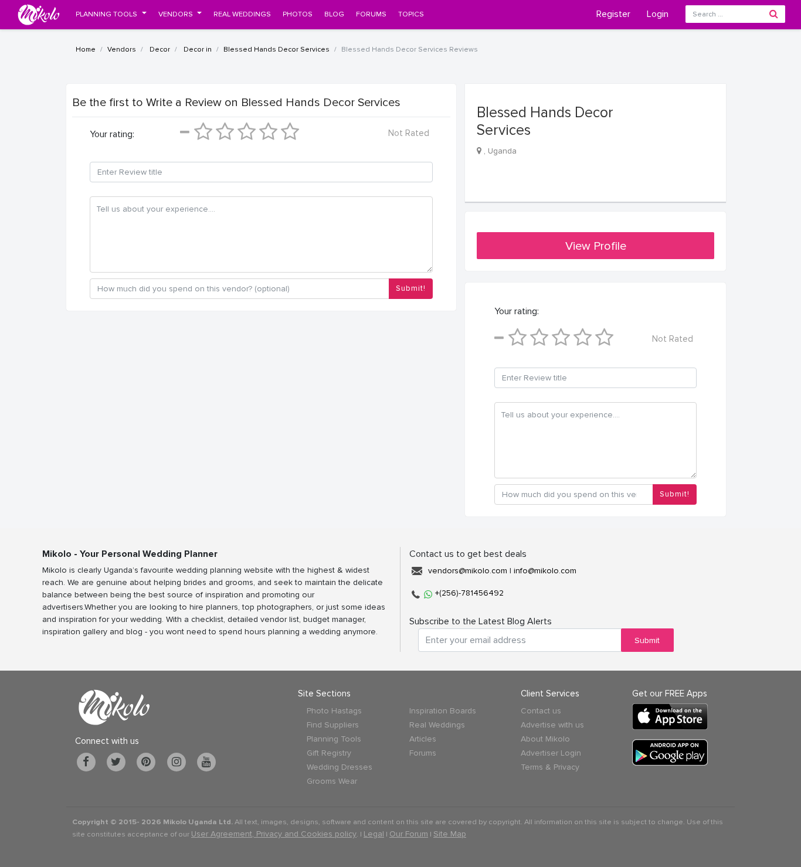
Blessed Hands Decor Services (276, 49)
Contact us (541, 711)
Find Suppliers (333, 725)
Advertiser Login (551, 753)
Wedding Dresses (339, 767)
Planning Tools (334, 739)
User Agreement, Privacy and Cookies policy (274, 834)
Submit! (411, 288)
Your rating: (112, 134)
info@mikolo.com (545, 571)
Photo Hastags (334, 711)
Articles (422, 739)
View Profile (595, 246)
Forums (422, 753)
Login (657, 14)
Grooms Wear (332, 781)
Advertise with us (552, 725)
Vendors (121, 49)
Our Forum (408, 834)
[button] (111, 14)
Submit (647, 640)
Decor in (197, 49)
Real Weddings (437, 725)
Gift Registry (329, 753)
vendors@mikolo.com (467, 571)
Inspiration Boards (442, 711)
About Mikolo (545, 739)
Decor (159, 49)
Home (86, 49)
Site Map (449, 834)
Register (613, 14)
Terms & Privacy (550, 767)
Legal (374, 834)
